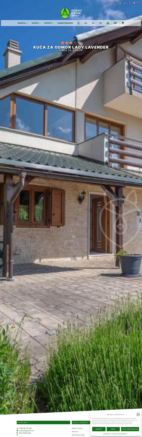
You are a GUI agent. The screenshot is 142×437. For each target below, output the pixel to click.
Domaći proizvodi (65, 23)
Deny (113, 429)
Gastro (35, 23)
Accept (99, 429)
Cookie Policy (107, 433)
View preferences (130, 429)
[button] (138, 415)
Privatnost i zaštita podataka (119, 433)
